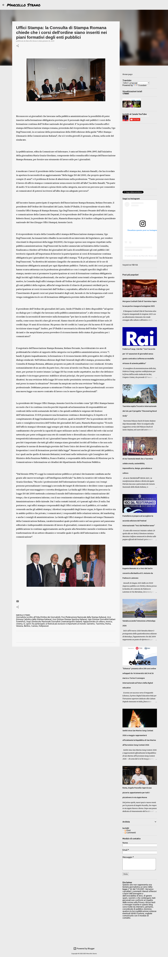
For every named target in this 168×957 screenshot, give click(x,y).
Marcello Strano (23, 5)
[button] (17, 46)
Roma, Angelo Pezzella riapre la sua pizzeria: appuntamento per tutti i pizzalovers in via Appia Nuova (137, 792)
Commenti (131, 832)
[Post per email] (17, 602)
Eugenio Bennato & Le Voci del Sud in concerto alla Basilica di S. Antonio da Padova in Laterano (137, 573)
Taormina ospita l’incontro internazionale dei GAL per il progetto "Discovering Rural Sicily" (139, 411)
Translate (142, 85)
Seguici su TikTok (130, 265)
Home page (127, 74)
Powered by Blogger (85, 948)
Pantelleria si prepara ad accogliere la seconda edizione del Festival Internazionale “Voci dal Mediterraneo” (138, 521)
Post (128, 830)
